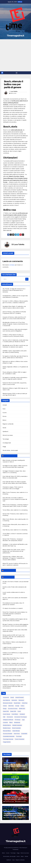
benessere (21, 700)
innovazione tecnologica (20, 717)
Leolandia (5, 722)
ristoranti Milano (7, 730)
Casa (4, 408)
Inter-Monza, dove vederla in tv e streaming (15, 530)
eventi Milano (15, 714)
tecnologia (18, 736)
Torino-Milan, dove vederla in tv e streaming (15, 510)
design (4, 708)
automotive (14, 700)
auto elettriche (6, 700)
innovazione (10, 717)
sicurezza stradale (7, 733)
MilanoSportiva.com (10, 456)
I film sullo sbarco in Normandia (12, 675)
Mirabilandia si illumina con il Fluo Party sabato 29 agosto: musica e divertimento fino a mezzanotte (15, 324)
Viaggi (4, 446)
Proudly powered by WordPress (11, 847)
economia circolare (12, 708)
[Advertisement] (15, 55)
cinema (5, 705)
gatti (4, 717)
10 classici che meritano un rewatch (13, 608)
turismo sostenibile (19, 739)
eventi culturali (6, 714)
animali (12, 697)
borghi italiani (17, 703)
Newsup (24, 847)
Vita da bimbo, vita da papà (10, 450)
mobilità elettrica (7, 725)
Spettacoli (5, 431)
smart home (17, 733)
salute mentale (16, 730)
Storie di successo (8, 435)
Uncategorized (7, 443)
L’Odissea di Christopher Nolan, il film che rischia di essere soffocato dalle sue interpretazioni (14, 686)
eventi (19, 711)
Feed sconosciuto (9, 570)
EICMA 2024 (22, 708)
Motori (4, 420)
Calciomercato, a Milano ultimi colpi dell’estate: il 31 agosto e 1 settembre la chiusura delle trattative (13, 558)
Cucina (4, 412)
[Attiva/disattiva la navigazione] (16, 73)
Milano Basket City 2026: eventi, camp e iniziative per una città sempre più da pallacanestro (14, 551)
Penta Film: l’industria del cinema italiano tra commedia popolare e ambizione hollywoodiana (15, 613)
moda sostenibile (16, 728)
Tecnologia (6, 439)
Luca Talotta (14, 91)
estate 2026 (13, 711)
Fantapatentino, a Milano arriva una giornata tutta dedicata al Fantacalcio (14, 783)
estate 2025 (6, 711)
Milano (11, 722)
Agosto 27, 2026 (9, 769)
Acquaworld (6, 697)
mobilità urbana (7, 728)
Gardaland (22, 714)
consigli (17, 705)
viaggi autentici (6, 742)
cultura (22, 705)
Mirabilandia (17, 722)
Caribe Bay (24, 703)
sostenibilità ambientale (8, 736)
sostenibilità (24, 733)
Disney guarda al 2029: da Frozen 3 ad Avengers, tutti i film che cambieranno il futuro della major (14, 636)
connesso (12, 265)
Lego (23, 719)
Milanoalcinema (8, 577)
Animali (5, 405)
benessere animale (7, 703)
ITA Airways (17, 719)
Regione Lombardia (8, 424)
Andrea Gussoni (21, 769)
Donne (4, 416)
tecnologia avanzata (8, 739)
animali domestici (20, 697)
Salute (4, 427)
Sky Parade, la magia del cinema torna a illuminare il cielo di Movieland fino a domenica (14, 290)
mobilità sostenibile (17, 725)
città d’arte (11, 705)
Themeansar (15, 849)
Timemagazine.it (15, 35)
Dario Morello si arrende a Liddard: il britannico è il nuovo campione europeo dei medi (15, 499)
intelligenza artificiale (8, 719)
